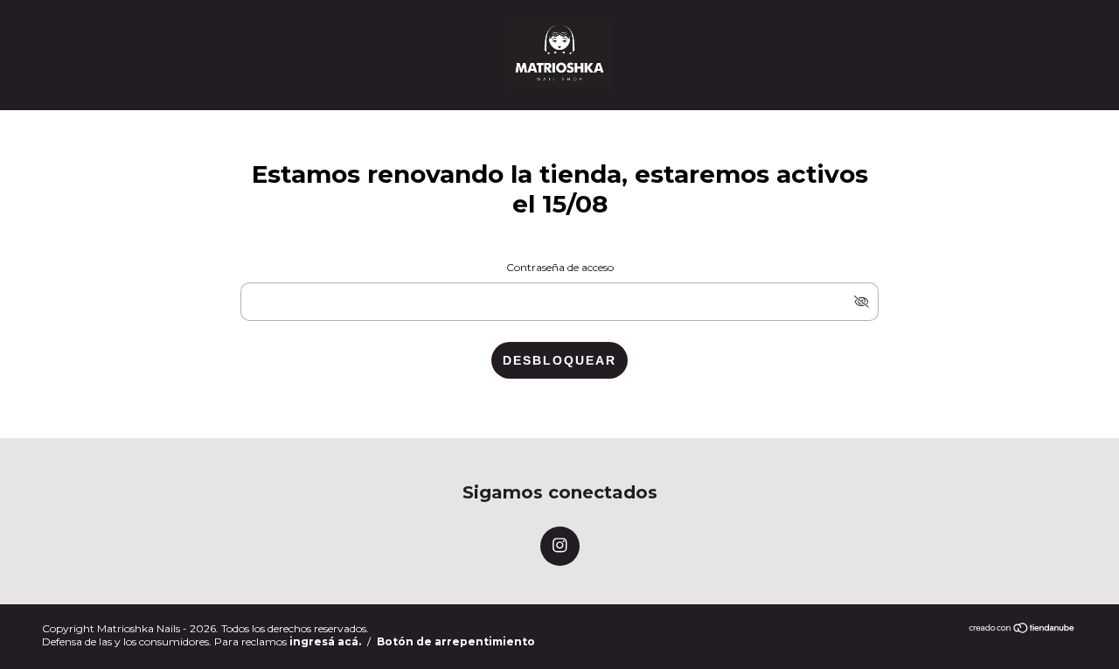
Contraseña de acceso (560, 267)
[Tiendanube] (1022, 629)
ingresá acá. (325, 641)
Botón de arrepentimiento (456, 641)
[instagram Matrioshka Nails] (560, 546)
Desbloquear (559, 360)
